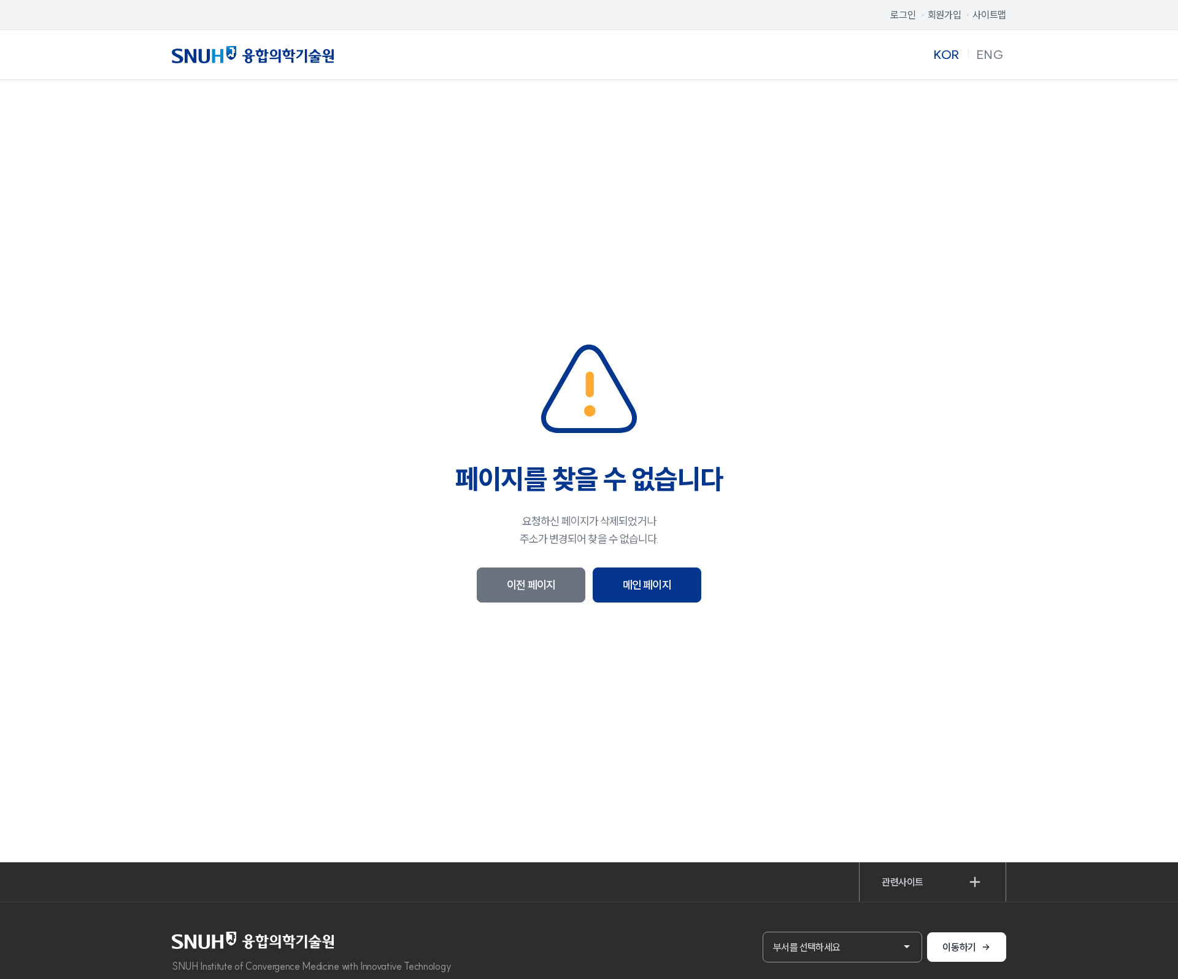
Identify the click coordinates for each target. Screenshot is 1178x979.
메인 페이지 (647, 585)
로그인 (902, 15)
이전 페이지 (531, 585)
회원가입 (944, 15)
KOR (946, 54)
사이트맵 (989, 15)
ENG (990, 54)
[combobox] (842, 947)
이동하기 (959, 947)
